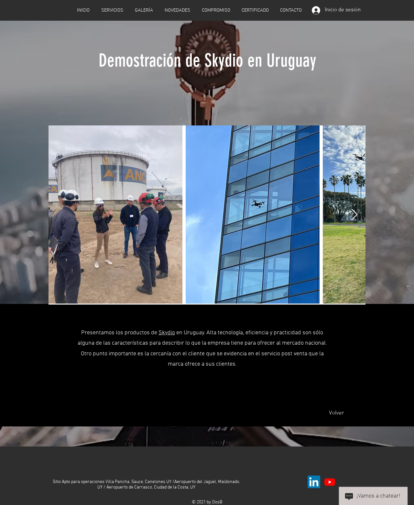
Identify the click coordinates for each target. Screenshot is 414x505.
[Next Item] (354, 215)
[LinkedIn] (314, 482)
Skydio (166, 332)
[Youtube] (329, 482)
